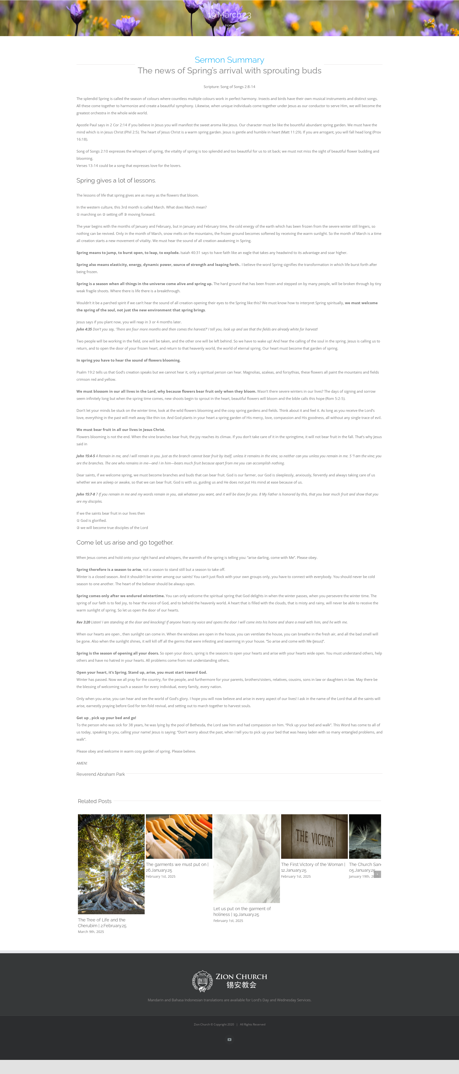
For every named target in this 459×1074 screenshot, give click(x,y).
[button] (81, 896)
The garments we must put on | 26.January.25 (224, 886)
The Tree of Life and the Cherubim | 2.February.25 (126, 970)
